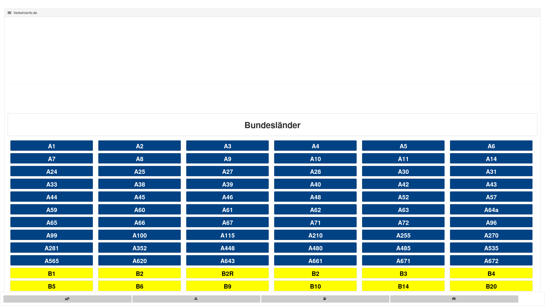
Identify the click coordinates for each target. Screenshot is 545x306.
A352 (139, 248)
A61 (227, 209)
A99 (51, 235)
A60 (139, 209)
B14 (403, 286)
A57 (491, 197)
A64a (491, 209)
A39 (227, 184)
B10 (315, 286)
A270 (491, 235)
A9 (227, 158)
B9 (227, 286)
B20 (491, 286)
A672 (491, 260)
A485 (403, 248)
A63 (403, 209)
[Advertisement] (135, 50)
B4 (491, 273)
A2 (139, 146)
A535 (491, 248)
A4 (315, 146)
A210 (315, 235)
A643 (227, 260)
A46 (227, 197)
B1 (52, 273)
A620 (139, 260)
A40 (315, 184)
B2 (139, 273)
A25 (139, 171)
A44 (51, 197)
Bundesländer (272, 125)
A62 (315, 209)
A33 (51, 184)
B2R (228, 273)
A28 (315, 171)
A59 (51, 209)
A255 (403, 235)
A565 (51, 260)
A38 (139, 184)
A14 (491, 158)
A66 (139, 222)
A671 (403, 260)
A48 (315, 197)
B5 (52, 286)
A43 (491, 184)
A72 (403, 222)
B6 (139, 286)
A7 (52, 158)
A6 (491, 146)
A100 (139, 235)
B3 (403, 273)
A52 (403, 197)
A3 (227, 146)
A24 (51, 171)
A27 (227, 171)
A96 (491, 222)
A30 (403, 171)
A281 (51, 248)
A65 (51, 222)
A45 (139, 197)
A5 (403, 146)
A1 (52, 146)
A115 (227, 235)
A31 (491, 171)
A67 (227, 222)
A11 (403, 158)
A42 (403, 184)
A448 (227, 248)
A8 (139, 158)
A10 (315, 158)
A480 (315, 248)
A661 (315, 260)
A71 (315, 222)
